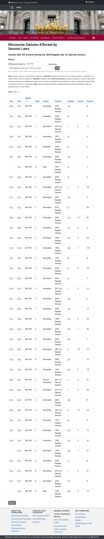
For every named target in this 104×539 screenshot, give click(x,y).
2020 (19, 116)
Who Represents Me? (41, 516)
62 (68, 207)
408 (68, 491)
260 (68, 329)
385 (68, 157)
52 (68, 268)
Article (80, 101)
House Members (39, 519)
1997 (19, 137)
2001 (11, 157)
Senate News (80, 517)
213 (68, 481)
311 (68, 228)
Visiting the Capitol (18, 522)
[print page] (93, 38)
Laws (20, 38)
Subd (37, 101)
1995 (19, 370)
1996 (11, 137)
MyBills (78, 520)
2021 (19, 380)
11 (68, 380)
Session (58, 101)
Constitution (45, 38)
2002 (19, 157)
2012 (11, 207)
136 (68, 218)
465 (68, 451)
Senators (36, 522)
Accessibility (16, 525)
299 (68, 106)
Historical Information (20, 516)
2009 (11, 106)
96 (68, 116)
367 (68, 238)
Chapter (70, 101)
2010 (19, 106)
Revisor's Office (58, 38)
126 (68, 197)
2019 (11, 116)
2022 (11, 268)
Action (46, 101)
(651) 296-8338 (60, 520)
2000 (19, 228)
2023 (19, 268)
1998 (19, 238)
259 (68, 370)
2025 (11, 461)
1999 (11, 228)
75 (68, 461)
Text (11, 101)
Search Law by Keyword (76, 38)
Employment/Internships (21, 519)
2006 (19, 329)
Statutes (12, 38)
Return (12, 503)
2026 (19, 461)
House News (80, 514)
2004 (11, 218)
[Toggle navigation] (11, 7)
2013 (19, 207)
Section (90, 101)
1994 (11, 370)
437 (68, 309)
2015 (11, 197)
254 (68, 248)
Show (10, 92)
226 (68, 440)
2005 (19, 218)
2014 (19, 481)
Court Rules (34, 38)
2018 (11, 126)
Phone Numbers (60, 526)
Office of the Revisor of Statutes (36, 32)
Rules (26, 38)
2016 (19, 197)
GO (57, 68)
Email (56, 522)
